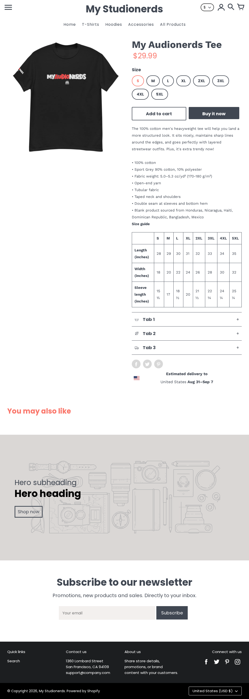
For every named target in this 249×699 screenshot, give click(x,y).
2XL (201, 81)
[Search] (231, 7)
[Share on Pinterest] (158, 364)
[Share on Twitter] (147, 364)
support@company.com (88, 672)
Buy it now (214, 114)
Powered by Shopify (83, 691)
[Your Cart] (240, 7)
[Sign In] (221, 7)
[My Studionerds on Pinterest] (227, 665)
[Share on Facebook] (136, 364)
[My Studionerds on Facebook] (206, 665)
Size (136, 70)
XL (183, 81)
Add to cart (159, 114)
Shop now (28, 512)
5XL (159, 94)
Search (13, 661)
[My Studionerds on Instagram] (237, 665)
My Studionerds (52, 691)
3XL (220, 81)
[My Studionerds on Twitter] (217, 665)
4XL (140, 94)
